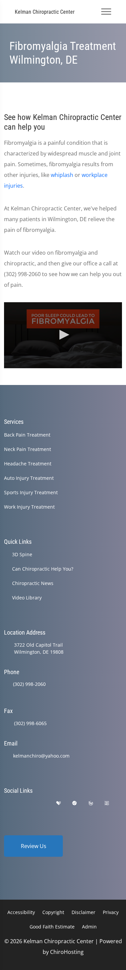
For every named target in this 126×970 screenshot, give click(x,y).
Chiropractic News (32, 583)
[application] (63, 335)
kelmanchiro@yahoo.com (41, 756)
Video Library (27, 597)
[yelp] (42, 803)
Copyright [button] (53, 912)
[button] (63, 334)
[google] (7, 803)
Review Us (33, 846)
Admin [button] (89, 926)
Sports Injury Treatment (31, 492)
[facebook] (25, 803)
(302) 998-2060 (29, 684)
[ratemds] (74, 803)
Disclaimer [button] (83, 912)
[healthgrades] (58, 803)
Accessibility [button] (21, 912)
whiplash (62, 175)
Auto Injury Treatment (29, 478)
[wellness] (90, 803)
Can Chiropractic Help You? (42, 569)
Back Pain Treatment (27, 435)
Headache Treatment (27, 463)
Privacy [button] (111, 912)
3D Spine (22, 554)
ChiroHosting (67, 952)
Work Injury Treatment (29, 507)
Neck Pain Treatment (27, 449)
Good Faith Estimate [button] (52, 926)
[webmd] (106, 803)
